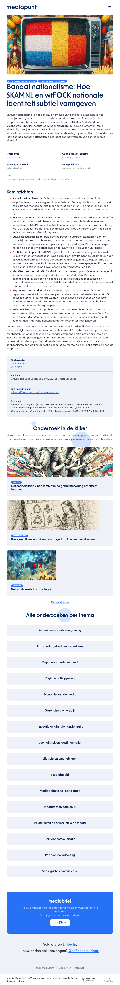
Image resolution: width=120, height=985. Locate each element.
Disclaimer (65, 967)
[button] (109, 7)
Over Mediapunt (45, 967)
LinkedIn (69, 944)
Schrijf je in (60, 922)
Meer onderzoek (60, 602)
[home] (22, 7)
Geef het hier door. (83, 951)
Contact (79, 967)
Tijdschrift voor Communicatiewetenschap (35, 392)
